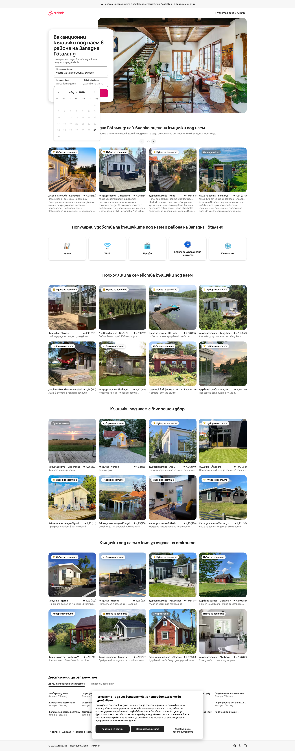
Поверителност (79, 745)
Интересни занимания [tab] (102, 683)
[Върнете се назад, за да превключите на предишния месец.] (59, 92)
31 (58, 136)
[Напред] (153, 141)
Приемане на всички (112, 729)
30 (95, 130)
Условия (95, 745)
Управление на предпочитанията (183, 730)
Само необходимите (147, 729)
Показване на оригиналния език (178, 4)
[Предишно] (141, 141)
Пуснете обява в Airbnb (230, 13)
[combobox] (81, 73)
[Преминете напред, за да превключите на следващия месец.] (95, 92)
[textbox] (67, 83)
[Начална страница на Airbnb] (56, 13)
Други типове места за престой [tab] (66, 683)
